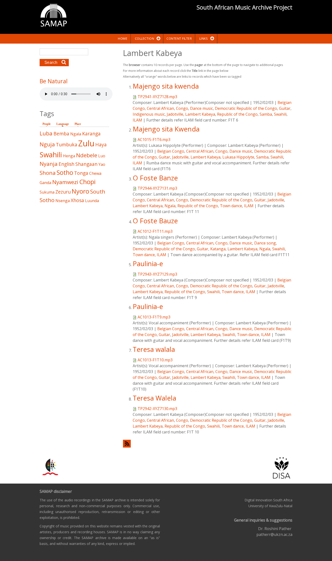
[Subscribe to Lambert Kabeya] (207, 443)
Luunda (92, 200)
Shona (48, 173)
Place (78, 124)
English (66, 164)
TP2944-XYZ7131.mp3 (157, 188)
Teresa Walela (154, 397)
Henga (69, 156)
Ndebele (86, 155)
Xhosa (77, 200)
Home (122, 38)
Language (63, 124)
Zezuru (63, 191)
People (47, 124)
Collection (144, 38)
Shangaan (86, 164)
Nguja (47, 144)
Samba (266, 114)
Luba (46, 133)
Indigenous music (149, 114)
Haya (101, 144)
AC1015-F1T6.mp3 (154, 139)
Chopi (87, 182)
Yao (101, 164)
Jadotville (175, 114)
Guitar (284, 108)
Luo (101, 156)
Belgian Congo (170, 151)
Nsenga (62, 200)
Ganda (45, 182)
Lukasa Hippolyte (238, 157)
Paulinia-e (148, 263)
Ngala (170, 205)
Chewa (95, 173)
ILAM (137, 120)
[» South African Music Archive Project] (54, 16)
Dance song (265, 243)
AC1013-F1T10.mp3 (155, 360)
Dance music (201, 108)
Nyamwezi (65, 182)
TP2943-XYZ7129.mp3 (157, 274)
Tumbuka (66, 144)
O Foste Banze (155, 177)
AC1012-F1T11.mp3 (155, 231)
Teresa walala (154, 349)
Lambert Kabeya (200, 114)
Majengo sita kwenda (166, 86)
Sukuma (47, 192)
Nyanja (49, 164)
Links (203, 38)
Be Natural (54, 81)
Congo (182, 108)
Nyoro (80, 191)
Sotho (65, 172)
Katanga (218, 249)
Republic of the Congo (237, 114)
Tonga (81, 173)
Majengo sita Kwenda (166, 128)
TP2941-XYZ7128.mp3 (157, 96)
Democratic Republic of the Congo (246, 108)
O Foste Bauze (155, 220)
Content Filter (179, 38)
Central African (160, 108)
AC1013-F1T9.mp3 (154, 317)
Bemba (61, 133)
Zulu (86, 143)
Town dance (231, 205)
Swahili (280, 114)
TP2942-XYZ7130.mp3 (157, 408)
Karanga (91, 133)
